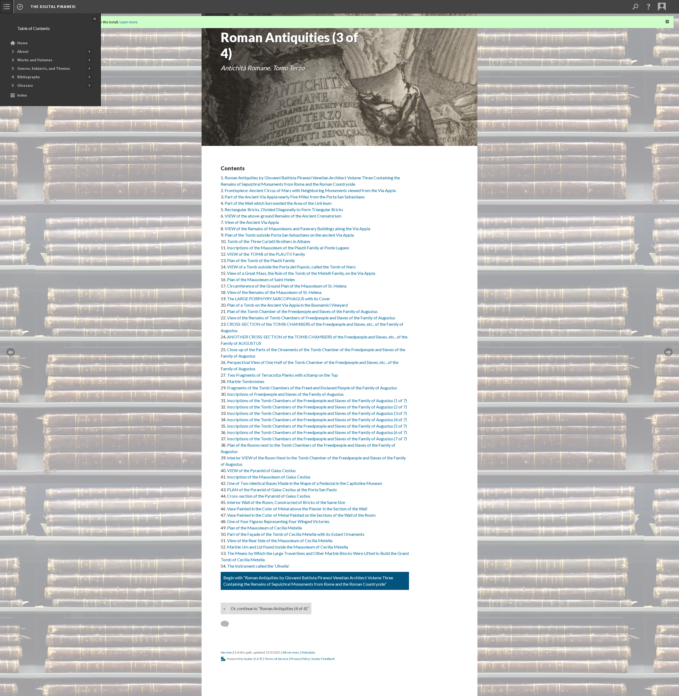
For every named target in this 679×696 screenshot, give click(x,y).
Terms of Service (276, 659)
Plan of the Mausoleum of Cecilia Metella (264, 527)
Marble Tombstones (245, 381)
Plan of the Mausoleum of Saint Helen (261, 279)
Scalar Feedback (323, 659)
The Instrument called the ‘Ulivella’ (258, 565)
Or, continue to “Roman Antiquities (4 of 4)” (270, 608)
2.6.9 (257, 659)
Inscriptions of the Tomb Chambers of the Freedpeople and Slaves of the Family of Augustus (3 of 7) (317, 413)
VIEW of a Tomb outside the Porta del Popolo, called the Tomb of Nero (291, 266)
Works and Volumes (34, 60)
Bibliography (28, 77)
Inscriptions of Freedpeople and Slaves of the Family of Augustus (285, 394)
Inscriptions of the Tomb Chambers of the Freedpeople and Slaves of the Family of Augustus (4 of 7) (317, 419)
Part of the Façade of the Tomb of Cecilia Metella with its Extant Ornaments (295, 534)
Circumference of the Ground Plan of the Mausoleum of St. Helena (286, 285)
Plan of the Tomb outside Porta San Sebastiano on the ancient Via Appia (289, 234)
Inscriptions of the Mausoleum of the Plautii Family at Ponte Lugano (288, 247)
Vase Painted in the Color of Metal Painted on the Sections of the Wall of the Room (301, 514)
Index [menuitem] (22, 95)
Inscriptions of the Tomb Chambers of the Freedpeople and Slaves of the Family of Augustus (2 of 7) (317, 406)
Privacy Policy (300, 659)
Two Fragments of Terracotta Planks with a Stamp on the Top (282, 374)
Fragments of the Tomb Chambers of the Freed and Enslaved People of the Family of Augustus (312, 387)
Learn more (128, 22)
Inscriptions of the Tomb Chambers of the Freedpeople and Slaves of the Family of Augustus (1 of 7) (317, 400)
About (23, 51)
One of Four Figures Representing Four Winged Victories (278, 521)
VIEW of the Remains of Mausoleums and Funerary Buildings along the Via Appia (297, 228)
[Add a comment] (227, 624)
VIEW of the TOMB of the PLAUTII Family (266, 253)
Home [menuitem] (22, 43)
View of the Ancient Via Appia (252, 222)
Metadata (308, 652)
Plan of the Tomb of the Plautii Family (261, 260)
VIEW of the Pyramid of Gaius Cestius (261, 470)
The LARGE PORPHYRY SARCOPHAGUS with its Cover (278, 298)
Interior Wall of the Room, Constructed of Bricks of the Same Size (286, 502)
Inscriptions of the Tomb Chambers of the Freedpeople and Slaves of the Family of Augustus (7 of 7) (317, 438)
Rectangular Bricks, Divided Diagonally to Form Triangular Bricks (284, 209)
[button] (648, 6)
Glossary (25, 85)
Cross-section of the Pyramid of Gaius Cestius (268, 495)
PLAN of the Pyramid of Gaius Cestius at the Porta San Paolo (282, 489)
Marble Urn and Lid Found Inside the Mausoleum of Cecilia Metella (287, 546)
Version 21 (228, 652)
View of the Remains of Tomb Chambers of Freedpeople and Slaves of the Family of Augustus (311, 317)
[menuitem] (6, 6)
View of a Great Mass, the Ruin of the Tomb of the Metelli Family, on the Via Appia (301, 273)
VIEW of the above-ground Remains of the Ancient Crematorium (283, 215)
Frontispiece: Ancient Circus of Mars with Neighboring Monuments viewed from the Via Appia (310, 190)
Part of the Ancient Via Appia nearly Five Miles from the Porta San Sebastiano (295, 196)
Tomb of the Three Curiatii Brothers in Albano (268, 241)
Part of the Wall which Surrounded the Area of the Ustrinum (278, 203)
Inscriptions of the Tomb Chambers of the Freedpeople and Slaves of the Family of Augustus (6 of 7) (317, 432)
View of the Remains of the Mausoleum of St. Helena (274, 292)
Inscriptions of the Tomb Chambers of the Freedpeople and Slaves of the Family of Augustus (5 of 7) (317, 425)
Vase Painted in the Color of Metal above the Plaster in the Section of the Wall (297, 508)
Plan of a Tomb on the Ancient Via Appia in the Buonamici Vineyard (287, 304)
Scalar (248, 659)
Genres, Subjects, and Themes (43, 68)
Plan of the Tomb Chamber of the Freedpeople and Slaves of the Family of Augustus (302, 311)
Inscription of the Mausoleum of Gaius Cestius (269, 476)
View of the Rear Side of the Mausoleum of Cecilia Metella (279, 540)
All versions (291, 652)
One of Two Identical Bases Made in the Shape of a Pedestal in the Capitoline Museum (304, 483)
